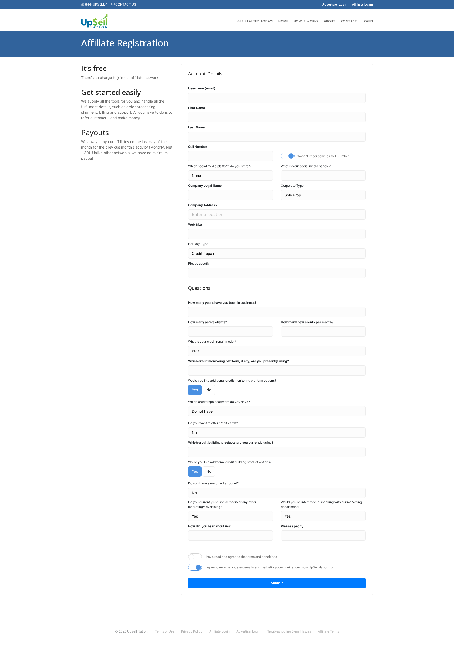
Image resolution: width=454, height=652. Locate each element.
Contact (349, 21)
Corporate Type (292, 186)
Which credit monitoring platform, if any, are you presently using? (238, 361)
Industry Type (198, 244)
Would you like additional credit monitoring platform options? (232, 380)
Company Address (202, 205)
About (330, 21)
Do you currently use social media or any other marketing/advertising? (222, 504)
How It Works (306, 21)
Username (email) (201, 88)
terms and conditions (261, 557)
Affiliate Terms (328, 631)
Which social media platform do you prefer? (219, 166)
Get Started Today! (255, 21)
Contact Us (125, 4)
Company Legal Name (205, 186)
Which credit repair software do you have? (219, 402)
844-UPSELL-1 (96, 4)
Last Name (196, 127)
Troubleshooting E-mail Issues (289, 631)
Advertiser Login (334, 4)
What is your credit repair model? (212, 341)
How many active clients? (207, 322)
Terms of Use (164, 631)
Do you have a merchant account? (213, 483)
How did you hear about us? (209, 526)
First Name (196, 108)
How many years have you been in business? (222, 303)
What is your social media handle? (306, 166)
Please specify (199, 263)
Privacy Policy (191, 631)
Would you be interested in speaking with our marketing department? (321, 504)
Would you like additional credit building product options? (229, 462)
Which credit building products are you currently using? (231, 442)
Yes (195, 389)
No (208, 389)
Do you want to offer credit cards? (213, 423)
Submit (277, 583)
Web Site (195, 224)
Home (283, 21)
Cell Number (197, 147)
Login (368, 21)
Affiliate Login (362, 4)
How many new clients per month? (307, 322)
